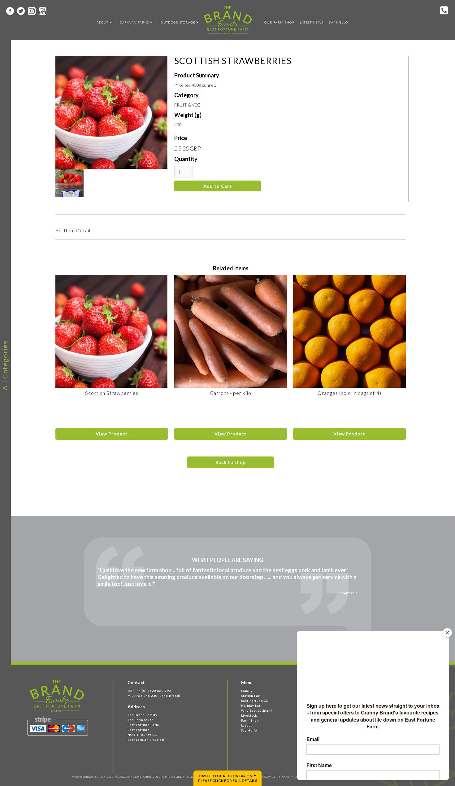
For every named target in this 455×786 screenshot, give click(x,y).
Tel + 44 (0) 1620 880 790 (149, 690)
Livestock (249, 715)
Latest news (311, 22)
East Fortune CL (254, 700)
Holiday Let (251, 705)
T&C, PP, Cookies (264, 776)
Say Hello (338, 22)
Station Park (251, 695)
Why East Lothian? (256, 710)
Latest (246, 725)
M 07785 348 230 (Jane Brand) (154, 695)
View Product (112, 433)
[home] (228, 20)
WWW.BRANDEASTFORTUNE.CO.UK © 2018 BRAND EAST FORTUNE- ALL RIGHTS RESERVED (128, 776)
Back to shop (230, 462)
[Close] (447, 632)
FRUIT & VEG (187, 104)
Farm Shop (250, 720)
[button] (102, 22)
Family (247, 690)
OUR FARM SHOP (279, 22)
